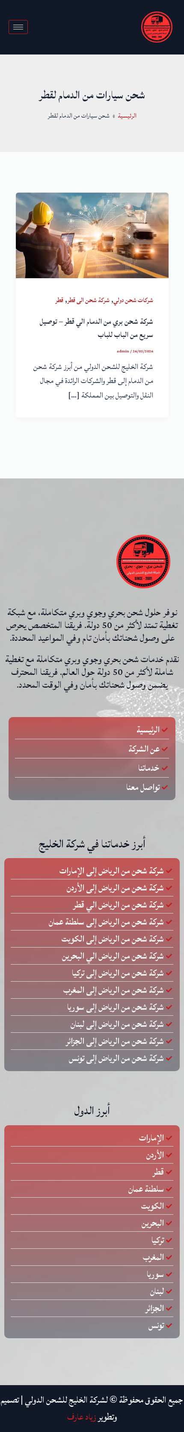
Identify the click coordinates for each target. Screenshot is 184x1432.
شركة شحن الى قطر (88, 300)
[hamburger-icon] (18, 27)
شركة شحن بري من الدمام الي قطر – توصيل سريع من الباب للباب (96, 328)
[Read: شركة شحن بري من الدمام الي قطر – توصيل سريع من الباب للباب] (92, 235)
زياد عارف (81, 1417)
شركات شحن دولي (133, 300)
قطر (59, 300)
